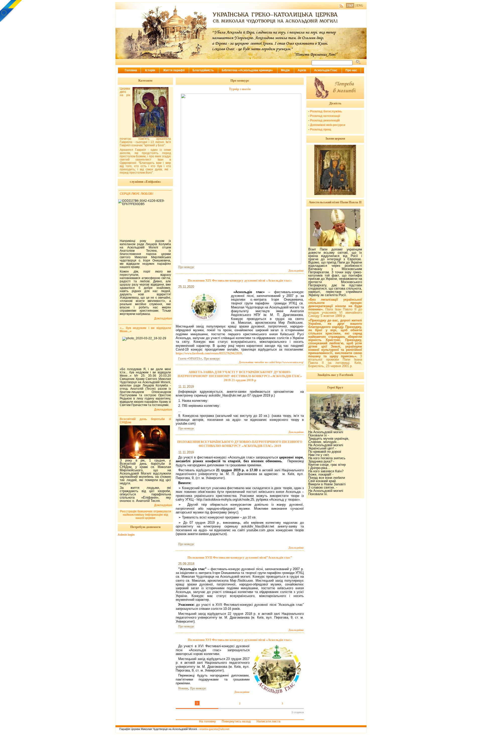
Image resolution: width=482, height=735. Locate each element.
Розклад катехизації (325, 116)
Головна (131, 70)
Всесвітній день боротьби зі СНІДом (145, 420)
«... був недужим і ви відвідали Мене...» (145, 329)
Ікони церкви (335, 138)
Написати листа (268, 721)
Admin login (126, 535)
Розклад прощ (320, 129)
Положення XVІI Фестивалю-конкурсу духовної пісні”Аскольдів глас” (240, 557)
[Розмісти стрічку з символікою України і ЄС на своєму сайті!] (11, 11)
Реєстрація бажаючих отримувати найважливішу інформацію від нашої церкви (145, 515)
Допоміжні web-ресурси (327, 125)
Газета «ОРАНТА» (190, 358)
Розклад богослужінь (326, 111)
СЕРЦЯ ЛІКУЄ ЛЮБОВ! (136, 193)
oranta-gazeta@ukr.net (214, 728)
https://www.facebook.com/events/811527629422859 (209, 353)
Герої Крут (335, 387)
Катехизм (145, 80)
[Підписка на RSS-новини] (341, 5)
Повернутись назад (236, 721)
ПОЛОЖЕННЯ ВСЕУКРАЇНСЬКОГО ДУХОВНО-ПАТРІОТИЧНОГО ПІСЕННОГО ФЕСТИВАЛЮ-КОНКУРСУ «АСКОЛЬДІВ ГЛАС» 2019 (239, 444)
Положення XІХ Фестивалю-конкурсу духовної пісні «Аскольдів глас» (240, 280)
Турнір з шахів (240, 89)
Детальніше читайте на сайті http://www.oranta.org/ (271, 362)
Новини (183, 688)
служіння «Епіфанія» (145, 181)
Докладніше (296, 270)
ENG (359, 5)
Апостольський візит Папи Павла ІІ (335, 202)
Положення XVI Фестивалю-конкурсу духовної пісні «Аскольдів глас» (240, 640)
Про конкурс (186, 267)
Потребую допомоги (145, 527)
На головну (207, 721)
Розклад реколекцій (325, 120)
